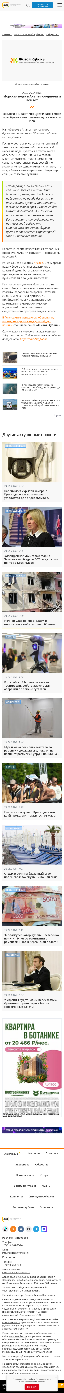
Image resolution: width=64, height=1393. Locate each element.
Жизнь (10, 637)
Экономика (13, 828)
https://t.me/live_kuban (34, 339)
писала (38, 263)
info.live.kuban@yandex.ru (15, 1252)
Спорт (44, 1175)
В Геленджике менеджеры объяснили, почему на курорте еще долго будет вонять (28, 321)
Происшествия (15, 445)
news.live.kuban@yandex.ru (16, 1272)
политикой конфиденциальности (20, 1373)
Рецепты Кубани (23, 1207)
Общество (52, 34)
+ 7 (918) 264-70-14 (12, 1245)
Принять (32, 1387)
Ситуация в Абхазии (41, 1196)
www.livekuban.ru (11, 1322)
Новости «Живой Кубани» (29, 34)
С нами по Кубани (25, 1186)
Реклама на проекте (15, 1237)
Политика (12, 954)
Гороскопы (46, 1207)
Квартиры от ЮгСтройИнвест (42, 5)
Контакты (33, 1153)
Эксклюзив (11, 1154)
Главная (7, 34)
